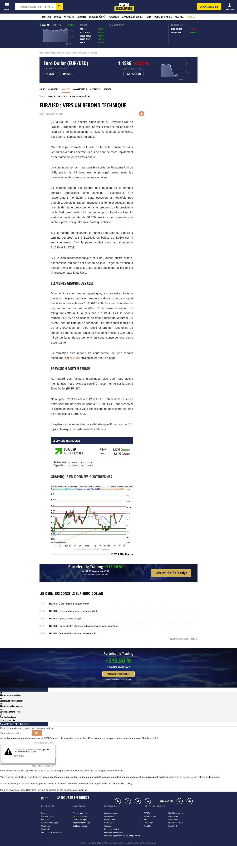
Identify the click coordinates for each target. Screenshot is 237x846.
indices (83, 25)
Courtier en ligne (80, 819)
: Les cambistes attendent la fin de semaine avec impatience (83, 626)
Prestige (191, 16)
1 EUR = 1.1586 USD (133, 74)
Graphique (53, 89)
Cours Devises (50, 53)
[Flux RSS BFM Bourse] (119, 801)
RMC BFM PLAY (175, 823)
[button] (59, 6)
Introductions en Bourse (51, 832)
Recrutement (109, 819)
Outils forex (7, 689)
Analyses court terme (57, 96)
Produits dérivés (97, 16)
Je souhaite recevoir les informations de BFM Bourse (29, 738)
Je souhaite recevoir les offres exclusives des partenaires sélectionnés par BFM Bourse (108, 738)
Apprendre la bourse (132, 16)
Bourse (57, 16)
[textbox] (35, 6)
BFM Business (150, 816)
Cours (42, 89)
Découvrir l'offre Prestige (118, 673)
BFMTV (147, 813)
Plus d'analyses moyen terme (182, 639)
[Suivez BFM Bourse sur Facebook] (129, 801)
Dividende (45, 829)
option (75, 357)
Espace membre (80, 813)
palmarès (113, 25)
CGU (106, 823)
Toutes (42, 96)
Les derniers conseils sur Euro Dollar (71, 593)
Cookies (107, 826)
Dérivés (107, 89)
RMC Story (173, 816)
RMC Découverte (175, 813)
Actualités (69, 16)
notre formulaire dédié (209, 777)
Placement (114, 16)
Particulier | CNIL (122, 783)
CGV (112, 823)
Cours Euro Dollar (62, 53)
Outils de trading (163, 16)
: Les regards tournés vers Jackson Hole (73, 611)
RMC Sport (148, 823)
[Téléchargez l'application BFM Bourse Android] (191, 801)
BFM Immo (173, 819)
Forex (148, 16)
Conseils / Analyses (49, 823)
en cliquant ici (80, 790)
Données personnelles (113, 832)
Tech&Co (148, 826)
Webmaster (109, 816)
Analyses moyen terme (80, 96)
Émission (46, 16)
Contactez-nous (111, 813)
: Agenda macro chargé (65, 618)
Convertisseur (80, 89)
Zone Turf (172, 826)
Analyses (82, 16)
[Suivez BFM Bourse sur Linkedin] (149, 801)
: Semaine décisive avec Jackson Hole (72, 633)
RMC (146, 819)
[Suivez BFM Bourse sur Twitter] (139, 801)
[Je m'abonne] (171, 573)
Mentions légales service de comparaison (122, 836)
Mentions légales (111, 829)
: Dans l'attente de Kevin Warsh (69, 603)
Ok (36, 733)
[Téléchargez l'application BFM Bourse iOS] (181, 801)
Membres (179, 16)
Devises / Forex (47, 816)
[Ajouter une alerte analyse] (141, 114)
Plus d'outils (6, 720)
